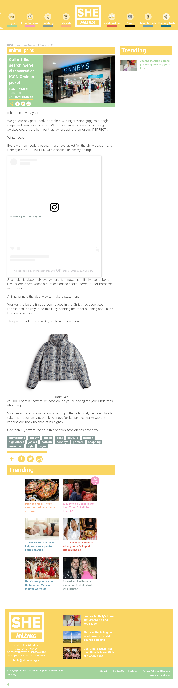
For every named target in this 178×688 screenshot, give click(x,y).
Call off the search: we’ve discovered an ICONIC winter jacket (21, 71)
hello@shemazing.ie (26, 660)
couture (72, 438)
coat (59, 438)
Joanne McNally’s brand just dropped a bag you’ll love (155, 64)
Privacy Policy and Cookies (156, 671)
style (30, 446)
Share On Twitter (23, 103)
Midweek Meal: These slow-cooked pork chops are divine (40, 507)
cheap (47, 438)
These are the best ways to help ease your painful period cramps (41, 546)
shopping (94, 442)
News (130, 23)
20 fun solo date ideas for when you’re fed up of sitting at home (79, 546)
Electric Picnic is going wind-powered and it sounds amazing (99, 636)
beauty (34, 438)
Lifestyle (66, 23)
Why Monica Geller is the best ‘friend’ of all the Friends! (78, 507)
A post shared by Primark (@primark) (34, 270)
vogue (42, 446)
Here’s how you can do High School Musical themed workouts (39, 585)
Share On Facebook (17, 103)
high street (16, 442)
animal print (17, 438)
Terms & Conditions (160, 675)
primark (78, 442)
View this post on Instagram (26, 216)
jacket (33, 442)
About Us (104, 671)
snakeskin (15, 446)
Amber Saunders (23, 96)
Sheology (11, 675)
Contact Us (118, 671)
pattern (47, 442)
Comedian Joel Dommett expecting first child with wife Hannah (78, 585)
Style (12, 88)
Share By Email (28, 103)
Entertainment (30, 23)
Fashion (24, 88)
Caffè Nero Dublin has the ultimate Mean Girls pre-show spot (99, 652)
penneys (62, 442)
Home (10, 45)
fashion (88, 438)
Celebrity (48, 23)
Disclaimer (133, 671)
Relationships (112, 23)
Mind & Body (148, 23)
